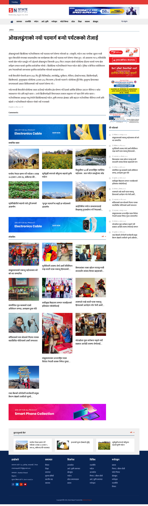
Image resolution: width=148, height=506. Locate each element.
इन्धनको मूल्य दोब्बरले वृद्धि (80, 442)
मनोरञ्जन (54, 21)
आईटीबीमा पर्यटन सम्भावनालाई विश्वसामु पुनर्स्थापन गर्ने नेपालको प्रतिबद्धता (88, 210)
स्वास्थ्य (87, 21)
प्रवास (69, 483)
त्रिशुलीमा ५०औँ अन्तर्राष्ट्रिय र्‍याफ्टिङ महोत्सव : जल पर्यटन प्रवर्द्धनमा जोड (90, 171)
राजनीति (28, 21)
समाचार (19, 21)
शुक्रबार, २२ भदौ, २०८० (119, 232)
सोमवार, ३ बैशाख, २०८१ (120, 189)
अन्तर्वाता (70, 465)
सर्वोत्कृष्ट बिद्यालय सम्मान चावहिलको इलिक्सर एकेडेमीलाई (57, 304)
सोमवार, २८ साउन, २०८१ (120, 221)
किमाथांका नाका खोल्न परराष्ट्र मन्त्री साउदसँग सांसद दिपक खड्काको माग (90, 271)
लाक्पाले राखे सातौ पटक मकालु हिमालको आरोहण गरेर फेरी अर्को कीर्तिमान (89, 305)
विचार (47, 465)
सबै (103, 236)
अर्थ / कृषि (44, 21)
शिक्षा (80, 21)
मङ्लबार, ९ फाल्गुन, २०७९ (120, 210)
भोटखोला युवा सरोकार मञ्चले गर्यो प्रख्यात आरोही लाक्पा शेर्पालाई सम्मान (89, 344)
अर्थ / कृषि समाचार (73, 468)
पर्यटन (36, 21)
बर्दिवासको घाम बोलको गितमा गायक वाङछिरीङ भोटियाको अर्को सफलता (24, 339)
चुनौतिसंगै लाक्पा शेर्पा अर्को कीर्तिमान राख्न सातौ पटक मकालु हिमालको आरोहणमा (57, 269)
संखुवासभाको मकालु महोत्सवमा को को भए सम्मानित (23, 271)
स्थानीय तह (49, 479)
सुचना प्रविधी (49, 475)
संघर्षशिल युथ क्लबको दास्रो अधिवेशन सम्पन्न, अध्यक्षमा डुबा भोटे (23, 307)
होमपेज (11, 30)
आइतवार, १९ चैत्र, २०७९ (120, 199)
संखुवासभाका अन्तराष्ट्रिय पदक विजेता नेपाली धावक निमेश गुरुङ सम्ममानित (55, 361)
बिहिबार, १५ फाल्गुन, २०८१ (120, 135)
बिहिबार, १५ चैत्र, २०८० (119, 145)
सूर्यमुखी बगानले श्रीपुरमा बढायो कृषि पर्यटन (57, 175)
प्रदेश (73, 21)
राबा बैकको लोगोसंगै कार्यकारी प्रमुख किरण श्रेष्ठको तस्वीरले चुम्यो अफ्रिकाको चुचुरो (24, 397)
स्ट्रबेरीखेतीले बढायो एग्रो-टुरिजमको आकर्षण (23, 205)
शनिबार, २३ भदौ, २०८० (119, 167)
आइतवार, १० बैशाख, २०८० (121, 156)
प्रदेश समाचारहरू (73, 479)
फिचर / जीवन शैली (96, 475)
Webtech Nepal (87, 500)
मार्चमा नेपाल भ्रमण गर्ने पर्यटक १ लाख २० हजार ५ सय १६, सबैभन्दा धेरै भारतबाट (24, 177)
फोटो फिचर (64, 21)
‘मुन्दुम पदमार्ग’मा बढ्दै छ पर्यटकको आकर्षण (56, 205)
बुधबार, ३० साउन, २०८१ (120, 178)
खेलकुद (95, 21)
